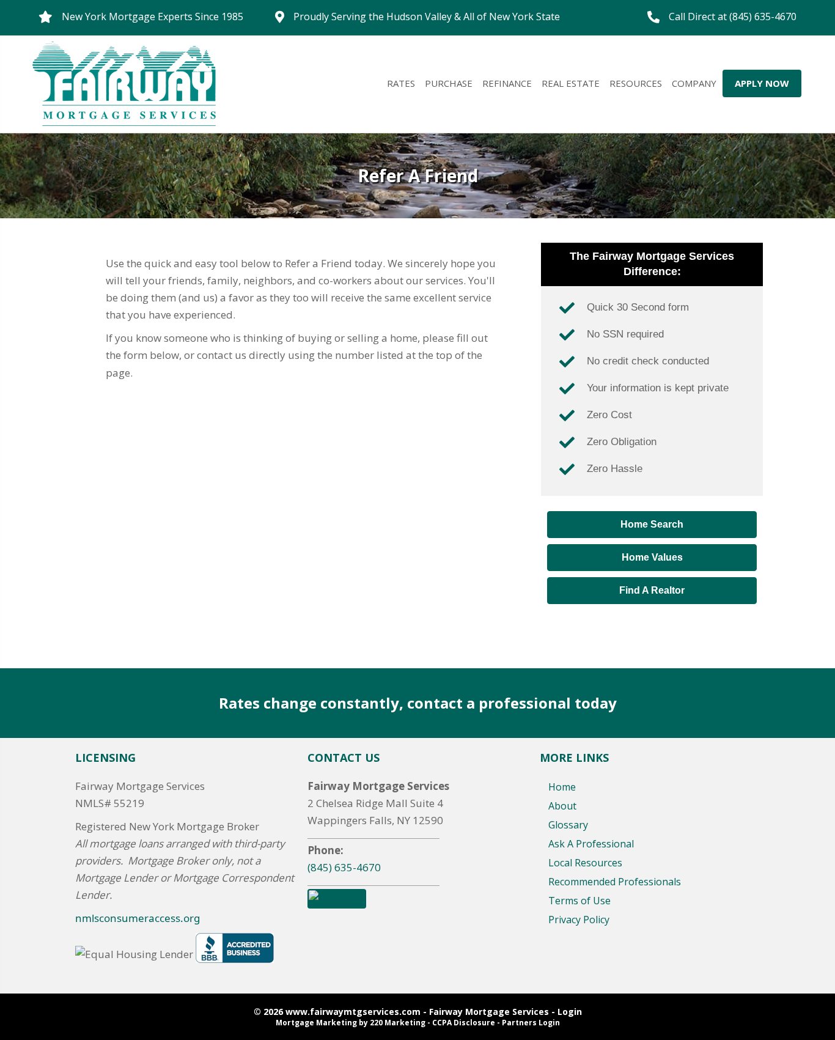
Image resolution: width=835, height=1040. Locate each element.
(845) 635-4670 (344, 867)
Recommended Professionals (614, 881)
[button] (652, 524)
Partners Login (531, 1022)
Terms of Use (579, 900)
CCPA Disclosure (463, 1022)
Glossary (568, 825)
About (562, 806)
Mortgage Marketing (316, 1022)
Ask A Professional (591, 843)
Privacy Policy (578, 919)
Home (562, 787)
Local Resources (585, 862)
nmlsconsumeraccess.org (137, 918)
